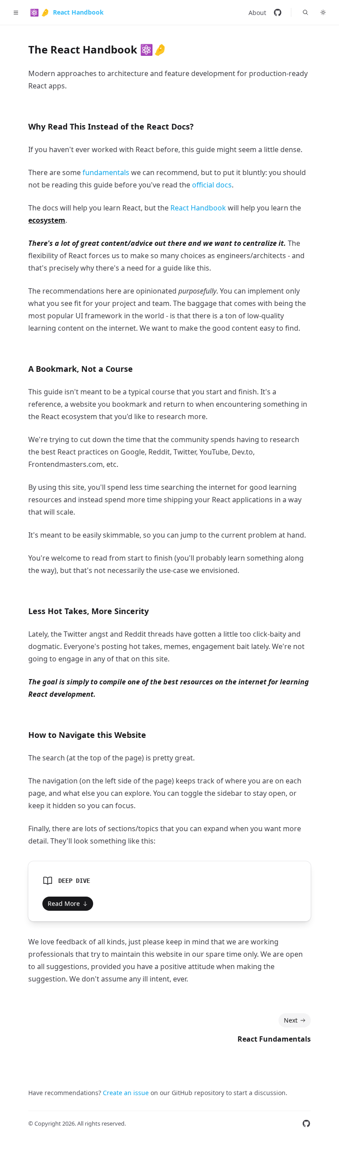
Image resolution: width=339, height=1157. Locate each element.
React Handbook (198, 208)
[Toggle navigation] (16, 12)
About (257, 12)
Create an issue (126, 1092)
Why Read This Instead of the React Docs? (111, 126)
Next (291, 1020)
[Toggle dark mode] (323, 12)
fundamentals (106, 172)
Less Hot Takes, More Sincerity (88, 611)
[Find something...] (305, 12)
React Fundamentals (274, 1039)
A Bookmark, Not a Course (80, 368)
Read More (64, 903)
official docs (212, 185)
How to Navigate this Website (87, 734)
